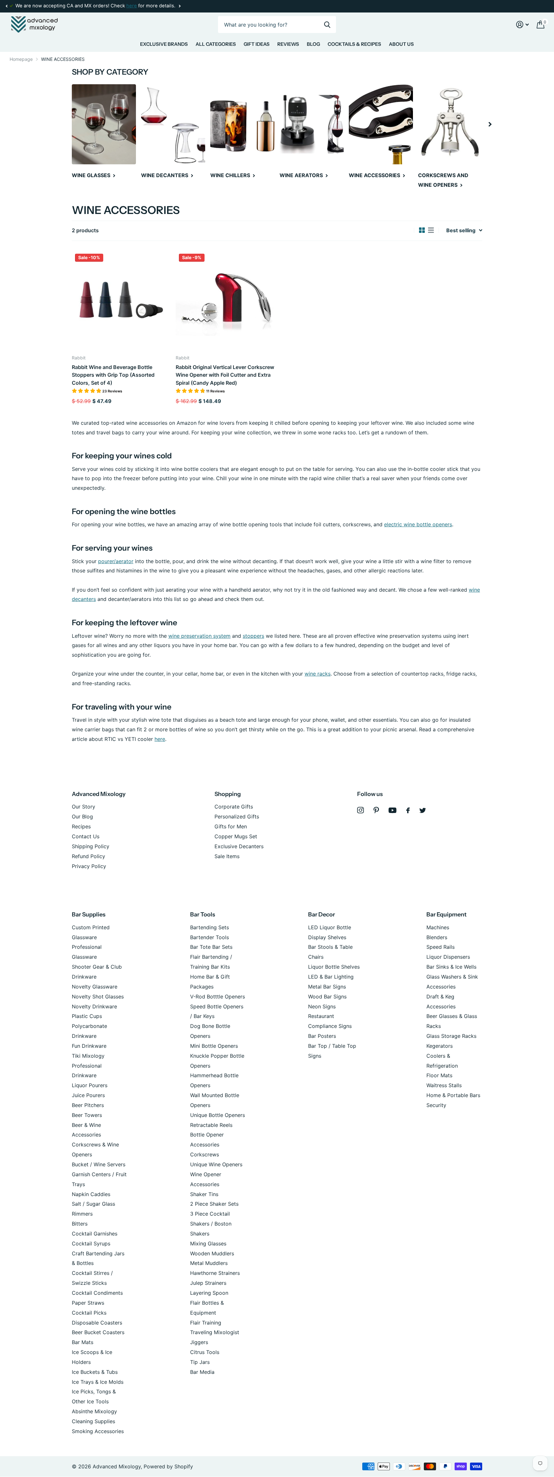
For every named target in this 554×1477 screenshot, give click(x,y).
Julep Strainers (208, 1283)
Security (436, 1105)
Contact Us (85, 836)
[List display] (431, 230)
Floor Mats (439, 1075)
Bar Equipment (446, 914)
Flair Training (205, 1322)
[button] (6, 6)
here (131, 6)
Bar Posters (322, 1036)
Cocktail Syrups (91, 1243)
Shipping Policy (90, 846)
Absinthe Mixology (94, 1411)
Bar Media (202, 1372)
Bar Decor (321, 914)
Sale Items (226, 856)
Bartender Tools (209, 937)
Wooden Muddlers (212, 1253)
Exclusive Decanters (239, 846)
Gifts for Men (230, 826)
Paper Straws (88, 1303)
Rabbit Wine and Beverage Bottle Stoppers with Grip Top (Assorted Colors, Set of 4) (113, 375)
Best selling (460, 230)
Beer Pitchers (88, 1105)
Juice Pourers (88, 1095)
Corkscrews (204, 1154)
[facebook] (408, 810)
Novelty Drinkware (94, 1006)
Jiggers (199, 1342)
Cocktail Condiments (97, 1293)
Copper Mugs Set (235, 836)
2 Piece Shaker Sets (214, 1204)
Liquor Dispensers (448, 957)
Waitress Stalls (444, 1085)
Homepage (21, 59)
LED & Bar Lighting (331, 976)
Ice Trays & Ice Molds (97, 1382)
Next (179, 6)
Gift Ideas (257, 44)
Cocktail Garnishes (94, 1233)
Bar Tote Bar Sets (211, 947)
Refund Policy (88, 856)
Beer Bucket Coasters (98, 1332)
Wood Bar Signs (327, 996)
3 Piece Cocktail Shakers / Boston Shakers (210, 1223)
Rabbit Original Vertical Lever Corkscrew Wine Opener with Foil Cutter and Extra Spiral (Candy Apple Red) (225, 375)
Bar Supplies (88, 914)
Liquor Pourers (89, 1085)
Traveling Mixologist (214, 1332)
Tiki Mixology (88, 1056)
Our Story (83, 806)
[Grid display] (422, 230)
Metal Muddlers (209, 1263)
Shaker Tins (204, 1194)
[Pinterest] (376, 810)
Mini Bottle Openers (214, 1046)
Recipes (81, 826)
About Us (401, 44)
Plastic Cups (87, 1016)
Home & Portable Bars (453, 1095)
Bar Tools (202, 914)
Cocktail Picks (89, 1312)
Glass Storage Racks (451, 1036)
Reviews (288, 44)
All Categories (216, 44)
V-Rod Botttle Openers (217, 996)
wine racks (318, 673)
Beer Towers (87, 1115)
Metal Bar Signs (327, 986)
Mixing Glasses (208, 1243)
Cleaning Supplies (93, 1421)
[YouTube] (393, 810)
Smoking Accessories (98, 1431)
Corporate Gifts (233, 806)
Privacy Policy (89, 866)
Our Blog (82, 816)
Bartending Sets (209, 927)
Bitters (80, 1223)
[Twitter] (422, 810)
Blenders (436, 937)
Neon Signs (322, 1006)
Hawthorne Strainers (215, 1273)
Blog (313, 44)
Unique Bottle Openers (217, 1115)
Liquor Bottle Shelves (334, 967)
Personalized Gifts (236, 816)
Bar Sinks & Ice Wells (451, 967)
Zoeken (327, 24)
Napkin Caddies (91, 1194)
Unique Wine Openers (216, 1164)
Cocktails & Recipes (354, 44)
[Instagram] (360, 810)
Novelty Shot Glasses (98, 996)
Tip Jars (200, 1362)
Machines (437, 927)
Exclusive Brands (164, 44)
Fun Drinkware (89, 1046)
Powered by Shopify (168, 1466)
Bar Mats (82, 1342)
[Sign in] (522, 24)
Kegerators (439, 1046)
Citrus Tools (204, 1352)
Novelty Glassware (94, 986)
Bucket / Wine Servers (98, 1164)
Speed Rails (440, 947)
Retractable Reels (211, 1125)
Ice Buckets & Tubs (95, 1372)
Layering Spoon (209, 1293)
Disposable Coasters (97, 1322)
